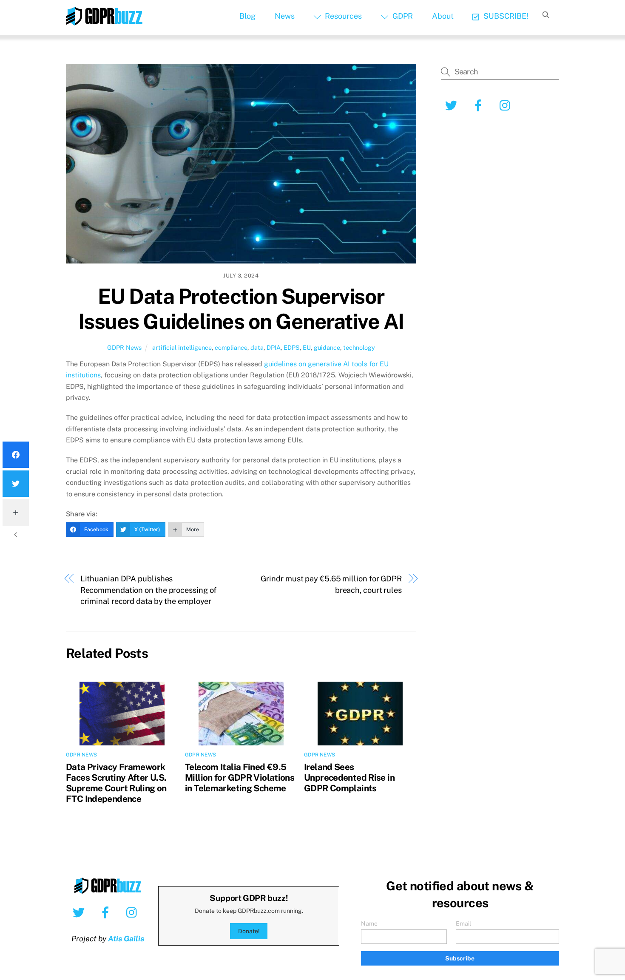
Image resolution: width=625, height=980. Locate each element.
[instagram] (133, 912)
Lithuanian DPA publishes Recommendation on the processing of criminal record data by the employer (148, 590)
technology (359, 347)
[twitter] (80, 912)
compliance (231, 347)
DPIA (274, 347)
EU (307, 347)
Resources (342, 15)
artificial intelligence (182, 347)
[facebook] (107, 912)
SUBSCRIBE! (505, 15)
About (443, 15)
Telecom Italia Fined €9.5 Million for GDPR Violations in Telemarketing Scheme (239, 777)
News (285, 15)
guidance (327, 347)
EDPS (292, 347)
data (257, 347)
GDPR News (124, 347)
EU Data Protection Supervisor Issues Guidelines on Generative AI (241, 309)
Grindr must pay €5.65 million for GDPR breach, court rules (331, 584)
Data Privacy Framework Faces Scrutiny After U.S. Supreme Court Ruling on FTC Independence (116, 783)
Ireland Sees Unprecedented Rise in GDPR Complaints (349, 777)
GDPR (402, 15)
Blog (247, 15)
